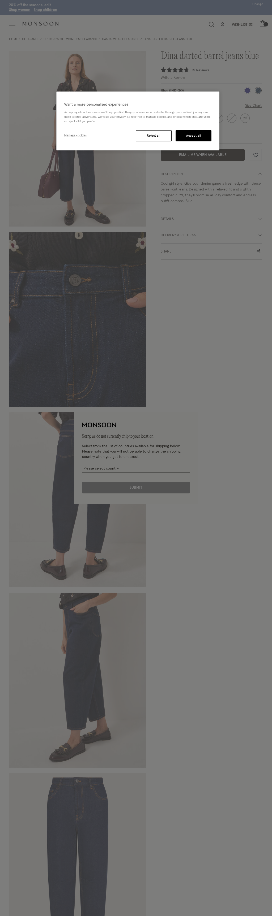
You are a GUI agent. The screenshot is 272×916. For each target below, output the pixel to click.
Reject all (153, 135)
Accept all (193, 135)
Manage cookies (75, 135)
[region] (137, 121)
